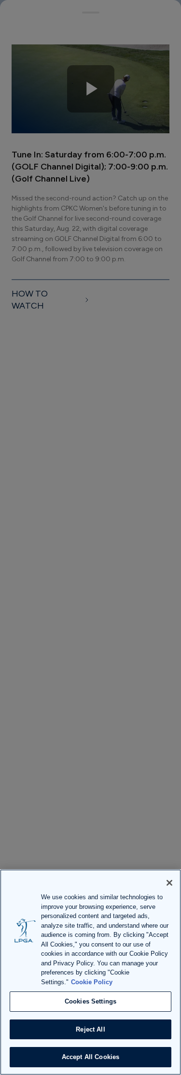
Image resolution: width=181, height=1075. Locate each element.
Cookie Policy (91, 982)
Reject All (90, 1029)
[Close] (169, 882)
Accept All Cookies (90, 1057)
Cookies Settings (90, 1001)
